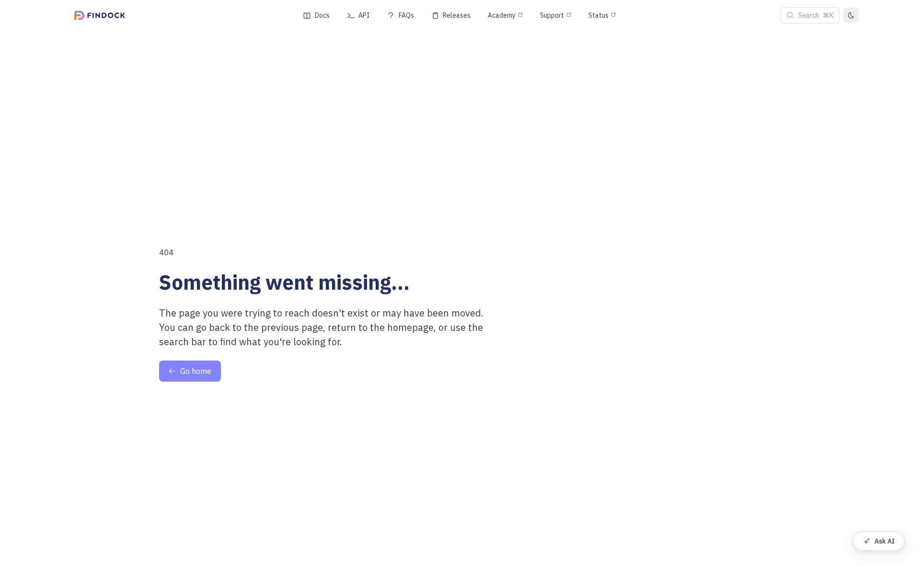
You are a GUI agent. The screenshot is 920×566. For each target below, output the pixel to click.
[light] (851, 15)
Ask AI (884, 541)
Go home (195, 371)
